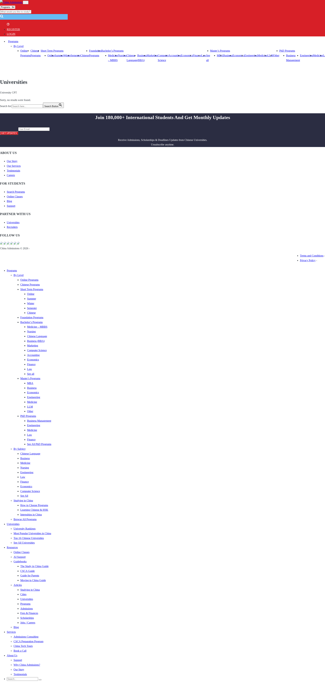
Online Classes (15, 196)
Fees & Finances (29, 613)
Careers (11, 175)
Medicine (262, 55)
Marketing (152, 55)
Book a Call (20, 650)
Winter (67, 55)
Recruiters (12, 227)
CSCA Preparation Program (28, 641)
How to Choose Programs (34, 505)
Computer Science (37, 350)
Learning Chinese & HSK (34, 509)
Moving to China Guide (33, 580)
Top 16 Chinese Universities (29, 538)
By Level (19, 46)
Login (11, 34)
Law (29, 369)
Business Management (39, 420)
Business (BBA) (36, 341)
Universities (13, 222)
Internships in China (31, 514)
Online (51, 55)
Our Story (12, 161)
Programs (13, 41)
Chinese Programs (30, 284)
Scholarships (27, 617)
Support (11, 205)
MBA (220, 55)
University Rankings (25, 528)
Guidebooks (20, 561)
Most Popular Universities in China (32, 533)
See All (24, 495)
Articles (18, 585)
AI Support (20, 556)
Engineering (250, 55)
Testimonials (13, 170)
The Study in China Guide (34, 566)
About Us (12, 655)
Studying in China (23, 500)
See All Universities (24, 542)
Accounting (174, 55)
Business (228, 55)
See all (30, 373)
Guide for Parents (29, 575)
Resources (12, 547)
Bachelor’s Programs (112, 50)
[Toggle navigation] (25, 2)
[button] (1, 17)
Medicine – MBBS (37, 326)
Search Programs (16, 191)
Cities (23, 594)
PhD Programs (287, 50)
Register (13, 29)
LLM (30, 406)
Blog (9, 201)
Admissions (26, 608)
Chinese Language (37, 336)
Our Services (14, 165)
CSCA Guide (27, 571)
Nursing (122, 55)
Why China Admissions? (27, 664)
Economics (187, 55)
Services (11, 631)
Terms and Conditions (311, 255)
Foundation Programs (31, 317)
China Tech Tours (23, 646)
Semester (75, 55)
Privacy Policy (308, 260)
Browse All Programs (25, 519)
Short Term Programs (52, 50)
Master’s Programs (220, 50)
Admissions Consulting (26, 636)
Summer (59, 55)
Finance (197, 55)
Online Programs (29, 279)
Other (276, 55)
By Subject (19, 448)
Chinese (84, 55)
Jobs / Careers (27, 622)
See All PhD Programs (39, 444)
